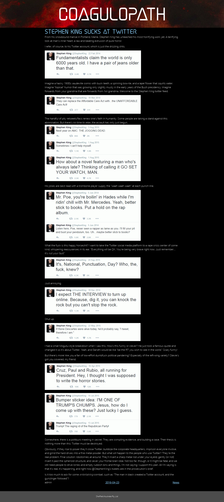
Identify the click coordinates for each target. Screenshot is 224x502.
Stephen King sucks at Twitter (90, 31)
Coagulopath (112, 14)
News (176, 482)
